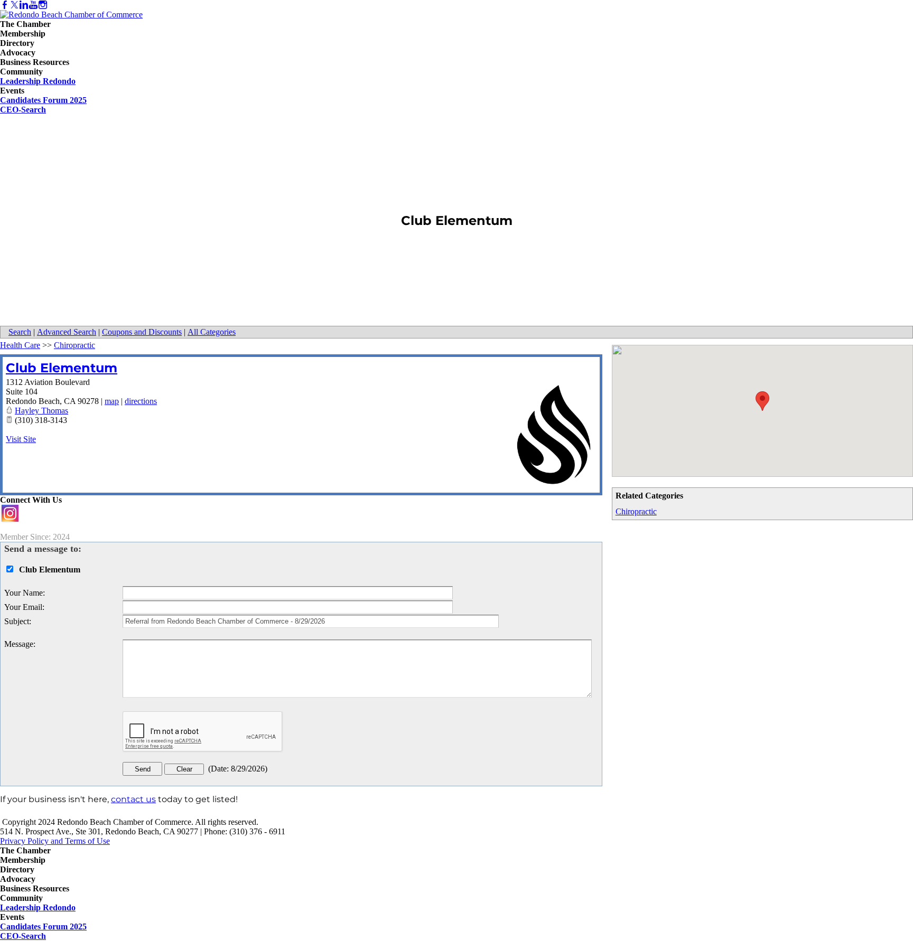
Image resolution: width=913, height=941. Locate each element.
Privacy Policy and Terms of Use (55, 840)
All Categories (212, 331)
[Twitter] (14, 5)
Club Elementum (61, 367)
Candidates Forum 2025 (43, 100)
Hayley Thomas (41, 410)
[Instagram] (43, 5)
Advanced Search (66, 331)
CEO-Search (23, 109)
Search (19, 331)
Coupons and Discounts (142, 331)
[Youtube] (33, 5)
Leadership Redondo (38, 81)
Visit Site (21, 439)
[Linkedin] (24, 5)
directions (141, 401)
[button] (762, 401)
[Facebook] (5, 5)
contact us (133, 799)
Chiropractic (636, 511)
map (112, 401)
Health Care (20, 345)
